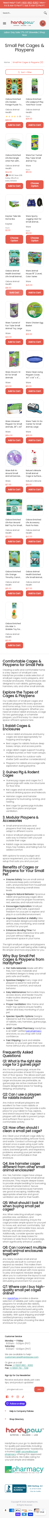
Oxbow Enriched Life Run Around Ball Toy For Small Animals (13, 522)
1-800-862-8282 (29, 2)
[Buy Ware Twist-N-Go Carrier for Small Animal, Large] (35, 408)
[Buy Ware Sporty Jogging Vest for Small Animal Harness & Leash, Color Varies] (35, 203)
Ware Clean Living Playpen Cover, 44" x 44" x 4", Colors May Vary (34, 375)
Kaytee (8, 223)
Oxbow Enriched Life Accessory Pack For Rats (33, 522)
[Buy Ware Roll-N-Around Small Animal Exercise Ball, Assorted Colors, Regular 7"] (14, 458)
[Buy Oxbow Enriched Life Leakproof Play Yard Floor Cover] (35, 86)
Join (39, 1389)
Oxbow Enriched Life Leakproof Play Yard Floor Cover (34, 102)
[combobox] (22, 13)
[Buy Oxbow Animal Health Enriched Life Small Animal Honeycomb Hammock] (35, 559)
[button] (42, 23)
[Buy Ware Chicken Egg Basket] (35, 310)
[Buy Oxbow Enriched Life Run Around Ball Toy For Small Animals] (14, 507)
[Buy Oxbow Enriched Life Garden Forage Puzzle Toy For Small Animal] (14, 86)
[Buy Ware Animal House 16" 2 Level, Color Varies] (35, 258)
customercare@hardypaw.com (22, 1357)
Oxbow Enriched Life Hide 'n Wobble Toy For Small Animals (13, 626)
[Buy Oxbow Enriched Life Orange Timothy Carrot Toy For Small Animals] (14, 559)
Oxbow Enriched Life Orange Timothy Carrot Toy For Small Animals (13, 574)
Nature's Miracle (33, 481)
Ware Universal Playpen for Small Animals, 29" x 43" (13, 424)
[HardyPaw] (22, 23)
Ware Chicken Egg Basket (34, 324)
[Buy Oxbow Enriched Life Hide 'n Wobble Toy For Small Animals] (14, 611)
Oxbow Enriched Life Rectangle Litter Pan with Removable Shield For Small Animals (13, 158)
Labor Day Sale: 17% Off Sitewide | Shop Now (24, 33)
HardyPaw (12, 1298)
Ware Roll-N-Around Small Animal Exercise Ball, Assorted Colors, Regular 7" (13, 473)
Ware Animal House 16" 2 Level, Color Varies (34, 273)
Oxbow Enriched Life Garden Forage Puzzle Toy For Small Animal (13, 102)
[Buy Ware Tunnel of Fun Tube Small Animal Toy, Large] (14, 310)
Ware (28, 165)
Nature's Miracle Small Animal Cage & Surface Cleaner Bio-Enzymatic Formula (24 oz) (33, 473)
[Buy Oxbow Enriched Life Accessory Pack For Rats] (35, 507)
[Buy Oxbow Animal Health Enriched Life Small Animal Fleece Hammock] (14, 258)
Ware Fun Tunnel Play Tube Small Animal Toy (34, 158)
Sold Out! (14, 292)
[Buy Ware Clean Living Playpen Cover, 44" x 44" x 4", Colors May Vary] (35, 359)
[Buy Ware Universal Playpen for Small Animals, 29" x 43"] (14, 408)
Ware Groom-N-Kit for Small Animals (13, 375)
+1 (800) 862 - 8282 (23, 1365)
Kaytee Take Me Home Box (13, 217)
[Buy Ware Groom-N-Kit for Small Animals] (14, 359)
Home (7, 62)
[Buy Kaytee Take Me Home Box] (14, 203)
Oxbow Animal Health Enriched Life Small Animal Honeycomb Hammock (34, 574)
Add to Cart (14, 125)
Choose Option (35, 185)
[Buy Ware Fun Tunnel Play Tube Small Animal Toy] (35, 142)
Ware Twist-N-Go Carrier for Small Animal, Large (34, 424)
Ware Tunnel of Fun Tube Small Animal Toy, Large (13, 325)
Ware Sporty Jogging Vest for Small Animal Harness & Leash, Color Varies (34, 219)
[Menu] (4, 23)
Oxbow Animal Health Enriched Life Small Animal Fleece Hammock (13, 273)
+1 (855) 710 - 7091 (19, 1368)
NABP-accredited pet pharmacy (21, 1453)
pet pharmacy (34, 1031)
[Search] (45, 13)
